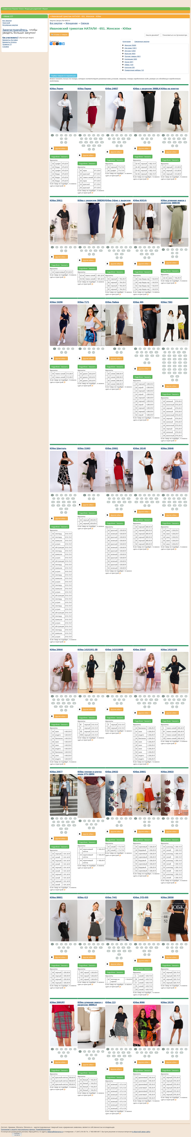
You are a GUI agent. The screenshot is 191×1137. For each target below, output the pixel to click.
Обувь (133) (129, 64)
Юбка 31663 (84, 448)
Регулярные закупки (10, 25)
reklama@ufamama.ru (55, 1131)
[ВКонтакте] (51, 43)
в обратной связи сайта (141, 1131)
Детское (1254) (130, 51)
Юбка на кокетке (170, 88)
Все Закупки (7, 20)
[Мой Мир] (60, 43)
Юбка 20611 (56, 200)
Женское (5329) (130, 45)
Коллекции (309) (131, 59)
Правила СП (7, 44)
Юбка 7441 (111, 897)
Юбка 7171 (83, 302)
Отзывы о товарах (60, 34)
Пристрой (6, 23)
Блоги (21, 9)
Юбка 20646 (167, 448)
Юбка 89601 (56, 897)
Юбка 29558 (167, 897)
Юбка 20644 (56, 649)
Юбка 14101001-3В (87, 649)
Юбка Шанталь (58, 448)
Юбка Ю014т (140, 200)
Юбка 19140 (139, 448)
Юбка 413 (83, 897)
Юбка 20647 (139, 649)
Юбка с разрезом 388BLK (147, 88)
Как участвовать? (10, 37)
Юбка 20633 (167, 771)
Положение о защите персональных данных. (18, 1129)
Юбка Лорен (56, 88)
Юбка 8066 (139, 1002)
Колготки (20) (130, 67)
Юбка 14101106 (169, 649)
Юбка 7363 (166, 302)
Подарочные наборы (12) (134, 70)
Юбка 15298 (56, 302)
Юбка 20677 (56, 771)
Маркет (45, 9)
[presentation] (127, 41)
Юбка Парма (84, 88)
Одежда (85, 23)
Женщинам (72, 23)
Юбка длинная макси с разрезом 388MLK (90, 1003)
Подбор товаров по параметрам (63, 76)
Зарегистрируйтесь (15, 30)
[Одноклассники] (54, 43)
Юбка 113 (110, 1002)
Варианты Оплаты (9, 42)
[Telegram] (63, 43)
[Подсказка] (64, 186)
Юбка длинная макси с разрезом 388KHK (173, 201)
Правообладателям (43, 1129)
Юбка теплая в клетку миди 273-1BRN (90, 772)
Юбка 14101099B (114, 649)
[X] (57, 43)
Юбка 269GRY (57, 1002)
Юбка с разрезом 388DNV (91, 200)
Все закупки (56, 23)
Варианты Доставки (10, 40)
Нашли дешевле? (152, 35)
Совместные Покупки (10, 9)
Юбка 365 (138, 302)
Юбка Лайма (112, 302)
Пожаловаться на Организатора (174, 35)
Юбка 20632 (111, 771)
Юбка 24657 (111, 88)
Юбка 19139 (167, 1002)
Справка (5, 46)
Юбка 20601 (139, 771)
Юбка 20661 (111, 448)
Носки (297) (129, 62)
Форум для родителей (33, 9)
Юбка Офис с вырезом (118, 200)
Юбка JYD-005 (140, 897)
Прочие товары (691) (133, 56)
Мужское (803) (130, 53)
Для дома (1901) (131, 48)
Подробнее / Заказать (59, 156)
